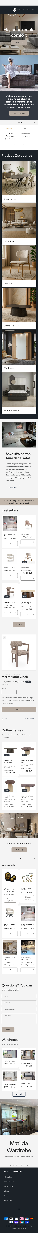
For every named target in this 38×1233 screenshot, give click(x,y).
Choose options (10, 900)
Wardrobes (9, 368)
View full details (28, 719)
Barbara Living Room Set (26, 958)
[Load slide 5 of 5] (24, 1165)
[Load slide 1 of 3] (16, 122)
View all (19, 624)
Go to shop (19, 849)
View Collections (19, 113)
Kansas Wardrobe (10, 1084)
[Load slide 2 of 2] (20, 858)
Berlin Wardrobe (9, 1061)
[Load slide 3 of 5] (19, 1165)
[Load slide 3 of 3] (21, 122)
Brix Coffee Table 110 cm (27, 797)
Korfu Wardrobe (26, 1083)
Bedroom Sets (10, 410)
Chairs (7, 283)
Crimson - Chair (9, 568)
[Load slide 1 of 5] (14, 1165)
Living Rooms (10, 241)
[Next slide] (25, 122)
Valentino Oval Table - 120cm (26, 603)
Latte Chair (25, 568)
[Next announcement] (34, 2)
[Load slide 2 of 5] (16, 1165)
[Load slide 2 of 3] (19, 122)
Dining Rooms (10, 199)
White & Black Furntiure (18, 1226)
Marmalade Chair (9, 602)
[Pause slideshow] (35, 122)
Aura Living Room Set (10, 958)
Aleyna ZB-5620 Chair (9, 925)
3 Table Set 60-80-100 (26, 889)
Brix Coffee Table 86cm (27, 761)
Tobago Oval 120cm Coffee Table (8, 762)
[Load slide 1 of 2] (17, 858)
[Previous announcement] (4, 2)
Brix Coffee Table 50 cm (9, 797)
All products (8, 1177)
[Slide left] (14, 144)
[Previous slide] (13, 122)
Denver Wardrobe (27, 1063)
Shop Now (13, 488)
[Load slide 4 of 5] (21, 1165)
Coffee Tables (10, 326)
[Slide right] (23, 144)
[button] (4, 10)
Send (8, 1029)
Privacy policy (22, 1228)
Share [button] (6, 719)
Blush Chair (25, 534)
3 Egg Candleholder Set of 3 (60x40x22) (9, 889)
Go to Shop (19, 42)
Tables (6, 1196)
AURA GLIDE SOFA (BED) (10, 535)
